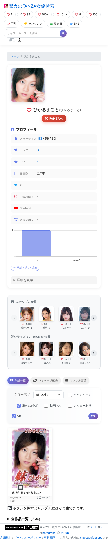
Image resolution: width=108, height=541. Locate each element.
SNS (76, 23)
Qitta (93, 527)
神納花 (46, 327)
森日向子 (66, 363)
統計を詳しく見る (27, 267)
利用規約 (5, 537)
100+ (45, 14)
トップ (15, 56)
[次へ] (94, 318)
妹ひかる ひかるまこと (26, 492)
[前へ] (14, 318)
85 (26, 324)
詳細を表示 (25, 280)
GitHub (64, 533)
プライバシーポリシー (27, 537)
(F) (30, 359)
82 (84, 324)
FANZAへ (56, 118)
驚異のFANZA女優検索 (31, 6)
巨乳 (13, 23)
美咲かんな (85, 363)
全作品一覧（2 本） (26, 519)
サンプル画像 (77, 380)
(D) (89, 359)
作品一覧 (20, 380)
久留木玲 (66, 327)
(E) (69, 359)
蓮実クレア (26, 363)
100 (95, 14)
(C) (30, 324)
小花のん (46, 363)
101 (62, 14)
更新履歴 (49, 537)
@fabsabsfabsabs (90, 537)
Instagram (48, 533)
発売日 (58, 23)
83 (40, 138)
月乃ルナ (85, 327)
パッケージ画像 (48, 380)
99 (28, 14)
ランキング (35, 23)
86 (45, 359)
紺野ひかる (26, 327)
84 (45, 324)
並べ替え (24, 394)
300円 (45, 497)
